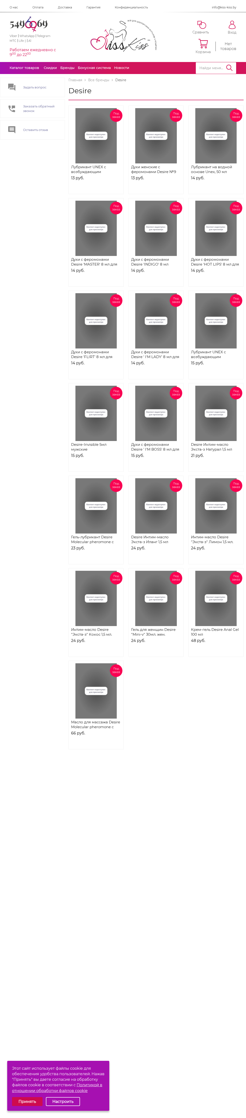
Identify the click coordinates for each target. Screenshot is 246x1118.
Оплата (37, 7)
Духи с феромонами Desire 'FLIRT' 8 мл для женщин (91, 357)
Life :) (22, 41)
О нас (14, 7)
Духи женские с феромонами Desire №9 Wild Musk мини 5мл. (153, 172)
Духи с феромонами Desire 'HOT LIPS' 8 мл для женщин (215, 264)
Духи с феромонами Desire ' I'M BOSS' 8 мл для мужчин (155, 449)
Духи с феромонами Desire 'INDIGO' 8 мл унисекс (150, 264)
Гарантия (93, 7)
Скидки (50, 68)
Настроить (63, 1101)
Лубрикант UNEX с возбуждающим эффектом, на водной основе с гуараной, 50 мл (94, 174)
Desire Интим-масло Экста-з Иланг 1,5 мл (150, 539)
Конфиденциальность (131, 7)
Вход (232, 32)
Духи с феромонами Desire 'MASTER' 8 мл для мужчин (94, 264)
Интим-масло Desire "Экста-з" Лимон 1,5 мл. (212, 539)
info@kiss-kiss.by (224, 7)
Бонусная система (94, 68)
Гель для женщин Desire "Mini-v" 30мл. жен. (153, 632)
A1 (29, 41)
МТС (13, 41)
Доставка (65, 7)
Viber (13, 36)
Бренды (67, 68)
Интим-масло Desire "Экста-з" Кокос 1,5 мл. (91, 632)
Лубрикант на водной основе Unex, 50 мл (211, 169)
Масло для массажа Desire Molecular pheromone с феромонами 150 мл (95, 727)
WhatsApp (27, 36)
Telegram (43, 36)
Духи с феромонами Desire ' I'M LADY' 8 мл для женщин (155, 357)
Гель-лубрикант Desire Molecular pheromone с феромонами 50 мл (92, 542)
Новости (121, 68)
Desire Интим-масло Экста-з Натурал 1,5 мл (211, 447)
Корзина (203, 52)
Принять (27, 1101)
